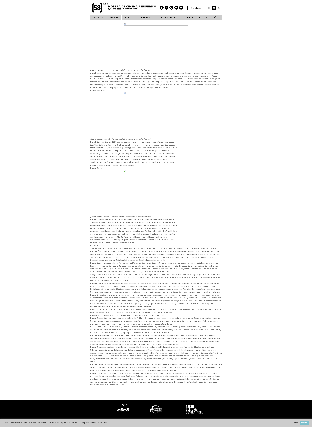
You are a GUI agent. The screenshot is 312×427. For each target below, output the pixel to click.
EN (218, 8)
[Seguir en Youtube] (176, 8)
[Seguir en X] (166, 8)
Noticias (114, 18)
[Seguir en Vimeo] (181, 8)
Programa (98, 18)
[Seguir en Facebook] (162, 8)
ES (214, 8)
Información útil (169, 18)
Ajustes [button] (294, 423)
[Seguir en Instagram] (171, 8)
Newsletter (196, 8)
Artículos (130, 18)
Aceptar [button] (304, 423)
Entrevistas (147, 18)
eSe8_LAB (188, 18)
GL (209, 8)
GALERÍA (203, 18)
